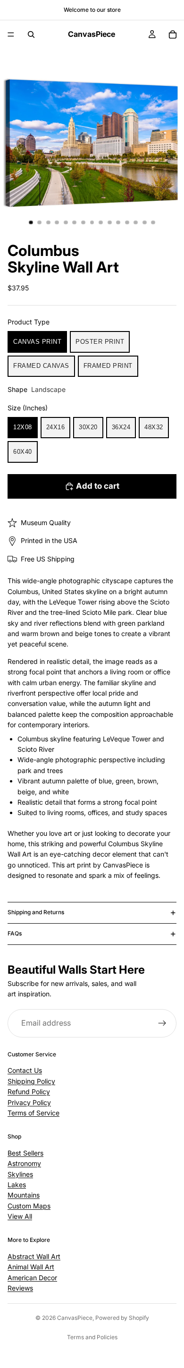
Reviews (20, 1288)
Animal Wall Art (31, 1267)
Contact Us (25, 1070)
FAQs (15, 933)
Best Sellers (25, 1153)
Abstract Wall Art (34, 1256)
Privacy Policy (29, 1102)
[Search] (31, 34)
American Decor (32, 1277)
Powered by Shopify (122, 1317)
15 (153, 222)
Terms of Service (33, 1113)
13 (136, 222)
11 (118, 222)
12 (127, 222)
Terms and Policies (92, 1337)
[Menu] (11, 34)
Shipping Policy (31, 1081)
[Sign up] (162, 1023)
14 (144, 222)
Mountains (24, 1195)
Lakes (17, 1185)
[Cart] (172, 34)
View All (20, 1216)
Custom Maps (29, 1205)
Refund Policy (29, 1092)
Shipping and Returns (36, 912)
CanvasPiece (74, 1317)
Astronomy (24, 1163)
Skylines (20, 1174)
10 (109, 222)
